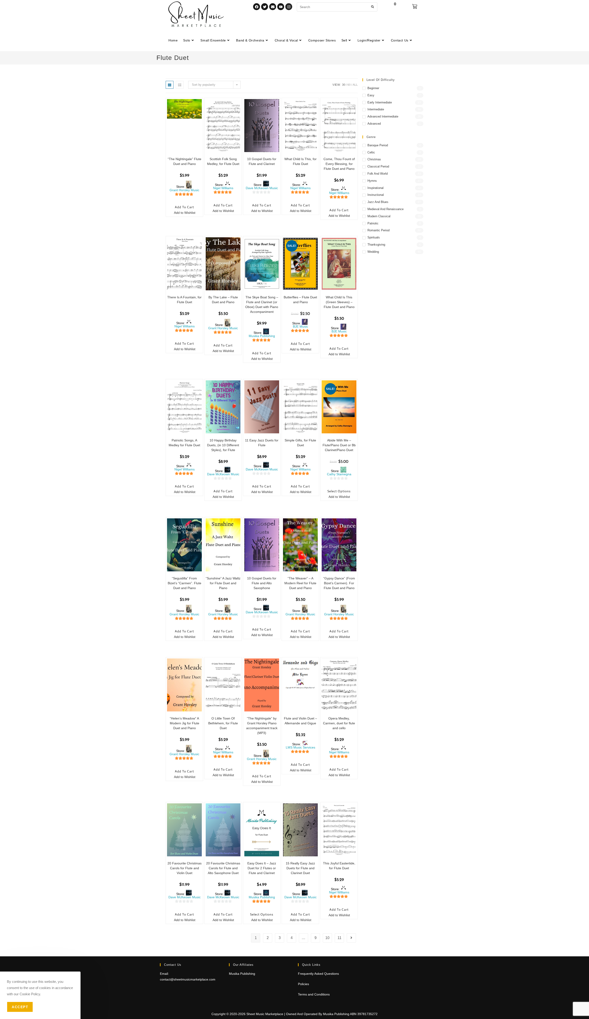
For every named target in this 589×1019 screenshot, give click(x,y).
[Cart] (415, 6)
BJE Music (300, 326)
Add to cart (184, 207)
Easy (370, 95)
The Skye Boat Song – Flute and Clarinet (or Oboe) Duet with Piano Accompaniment (261, 304)
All (355, 84)
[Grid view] (169, 85)
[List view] (180, 85)
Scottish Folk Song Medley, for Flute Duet (223, 161)
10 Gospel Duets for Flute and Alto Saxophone (261, 583)
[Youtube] (280, 6)
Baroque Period (377, 145)
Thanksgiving (376, 244)
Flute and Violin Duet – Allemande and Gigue (300, 721)
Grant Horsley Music (184, 190)
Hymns (372, 180)
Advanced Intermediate (382, 116)
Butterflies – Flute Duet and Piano (300, 299)
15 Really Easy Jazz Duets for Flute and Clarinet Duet (300, 868)
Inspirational (375, 188)
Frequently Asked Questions (318, 973)
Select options (339, 491)
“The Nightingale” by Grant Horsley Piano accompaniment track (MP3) (261, 726)
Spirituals (373, 237)
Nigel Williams (223, 188)
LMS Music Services (300, 747)
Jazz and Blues (377, 202)
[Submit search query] (372, 7)
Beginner (373, 88)
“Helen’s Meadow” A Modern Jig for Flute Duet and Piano (184, 723)
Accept (20, 1007)
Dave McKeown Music (262, 188)
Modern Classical (378, 216)
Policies (303, 984)
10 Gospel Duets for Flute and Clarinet (261, 161)
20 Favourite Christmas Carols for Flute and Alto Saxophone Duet (223, 868)
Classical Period (378, 166)
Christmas (374, 159)
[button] (182, 213)
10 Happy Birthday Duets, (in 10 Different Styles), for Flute (223, 445)
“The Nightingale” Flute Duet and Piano (184, 161)
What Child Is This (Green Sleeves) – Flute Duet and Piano (339, 302)
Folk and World (377, 173)
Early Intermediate (379, 102)
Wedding (373, 251)
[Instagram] (288, 6)
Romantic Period (378, 230)
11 (339, 938)
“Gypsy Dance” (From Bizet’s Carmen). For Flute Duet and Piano (339, 583)
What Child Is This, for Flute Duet (300, 161)
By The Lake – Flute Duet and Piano (223, 299)
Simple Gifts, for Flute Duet (300, 442)
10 (327, 938)
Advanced (374, 123)
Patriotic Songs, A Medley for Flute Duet (184, 442)
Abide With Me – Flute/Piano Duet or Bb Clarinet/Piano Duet (339, 445)
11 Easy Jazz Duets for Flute (261, 442)
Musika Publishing (262, 336)
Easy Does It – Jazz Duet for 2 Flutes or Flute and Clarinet (261, 868)
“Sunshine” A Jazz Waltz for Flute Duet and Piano (223, 583)
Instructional (375, 195)
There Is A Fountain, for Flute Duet (184, 299)
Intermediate (375, 109)
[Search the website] (337, 7)
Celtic (371, 152)
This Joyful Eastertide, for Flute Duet (339, 865)
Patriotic (372, 223)
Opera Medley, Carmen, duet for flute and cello (339, 723)
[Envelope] (272, 6)
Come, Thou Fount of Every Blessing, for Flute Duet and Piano (339, 163)
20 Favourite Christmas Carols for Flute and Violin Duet (184, 868)
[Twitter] (264, 6)
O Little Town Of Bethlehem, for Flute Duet (223, 723)
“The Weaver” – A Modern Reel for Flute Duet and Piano (300, 583)
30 (343, 84)
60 (349, 84)
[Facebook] (256, 6)
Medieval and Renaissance (385, 209)
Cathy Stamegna (339, 474)
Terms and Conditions (314, 994)
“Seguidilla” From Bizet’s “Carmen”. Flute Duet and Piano (184, 583)
